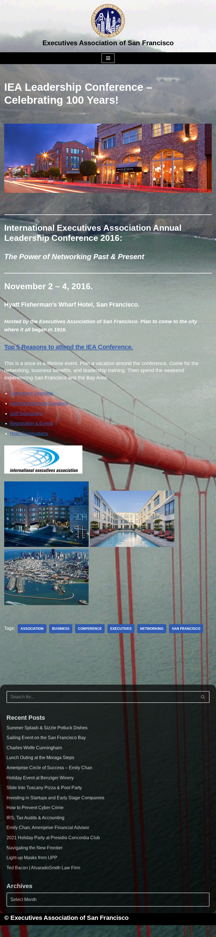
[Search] (203, 697)
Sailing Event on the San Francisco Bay (46, 737)
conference (90, 629)
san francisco (186, 629)
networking (151, 629)
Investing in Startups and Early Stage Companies (55, 797)
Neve (79, 931)
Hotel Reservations (29, 433)
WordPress (130, 931)
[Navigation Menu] (108, 58)
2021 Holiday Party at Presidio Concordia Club (53, 837)
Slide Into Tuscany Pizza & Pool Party (44, 787)
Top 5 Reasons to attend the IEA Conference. (68, 346)
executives (121, 629)
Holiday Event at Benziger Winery (40, 777)
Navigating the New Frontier (34, 847)
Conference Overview (31, 393)
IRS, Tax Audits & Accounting (35, 817)
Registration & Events (31, 423)
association (32, 629)
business (60, 629)
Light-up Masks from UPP (31, 857)
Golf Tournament (26, 413)
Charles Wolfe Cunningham (34, 747)
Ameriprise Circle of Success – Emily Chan (49, 767)
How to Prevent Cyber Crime (35, 807)
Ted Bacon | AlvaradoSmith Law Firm (43, 867)
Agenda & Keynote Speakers (39, 403)
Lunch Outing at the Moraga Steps (40, 757)
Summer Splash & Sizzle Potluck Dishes (46, 727)
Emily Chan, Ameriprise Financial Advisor (47, 827)
